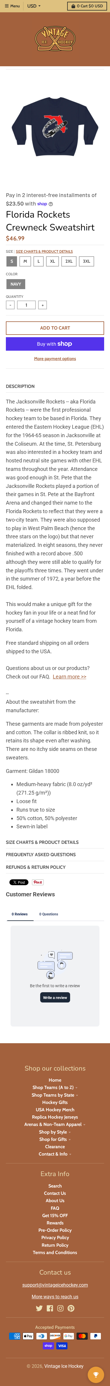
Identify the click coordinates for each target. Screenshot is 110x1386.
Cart (90, 6)
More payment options (55, 358)
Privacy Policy (55, 1237)
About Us (55, 1200)
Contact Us (55, 1193)
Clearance (55, 1146)
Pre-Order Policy (55, 1230)
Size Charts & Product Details (44, 251)
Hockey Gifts (55, 1102)
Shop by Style (53, 1132)
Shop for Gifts (53, 1139)
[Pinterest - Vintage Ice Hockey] (71, 1308)
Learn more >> (69, 677)
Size (39, 251)
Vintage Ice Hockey (64, 1366)
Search (55, 1186)
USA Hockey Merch (55, 1109)
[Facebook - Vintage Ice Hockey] (49, 1308)
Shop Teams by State (53, 1095)
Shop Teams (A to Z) (53, 1087)
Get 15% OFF (55, 1215)
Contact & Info (53, 1154)
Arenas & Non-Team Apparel (53, 1124)
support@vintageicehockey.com (55, 1285)
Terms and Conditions (55, 1252)
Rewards (55, 1223)
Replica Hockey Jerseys (55, 1117)
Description (20, 386)
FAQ (55, 1208)
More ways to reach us (55, 1297)
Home (55, 1080)
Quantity (14, 296)
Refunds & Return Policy (36, 867)
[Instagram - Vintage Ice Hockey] (60, 1308)
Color (12, 274)
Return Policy (55, 1245)
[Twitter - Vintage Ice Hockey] (39, 1308)
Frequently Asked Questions (41, 854)
